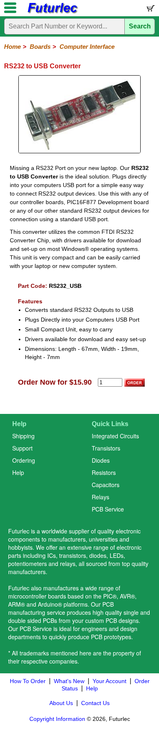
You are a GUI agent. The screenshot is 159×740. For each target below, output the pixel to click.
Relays (100, 497)
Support (22, 448)
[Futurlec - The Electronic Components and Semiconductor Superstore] (52, 12)
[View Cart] (150, 10)
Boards (40, 46)
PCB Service (108, 509)
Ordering (23, 460)
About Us (61, 703)
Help (18, 472)
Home (12, 46)
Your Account (109, 681)
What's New (69, 681)
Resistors (104, 472)
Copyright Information (57, 719)
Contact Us (95, 703)
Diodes (101, 460)
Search (140, 26)
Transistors (106, 448)
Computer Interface (87, 46)
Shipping (23, 436)
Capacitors (105, 485)
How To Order (28, 681)
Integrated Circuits (115, 436)
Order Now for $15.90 (55, 382)
